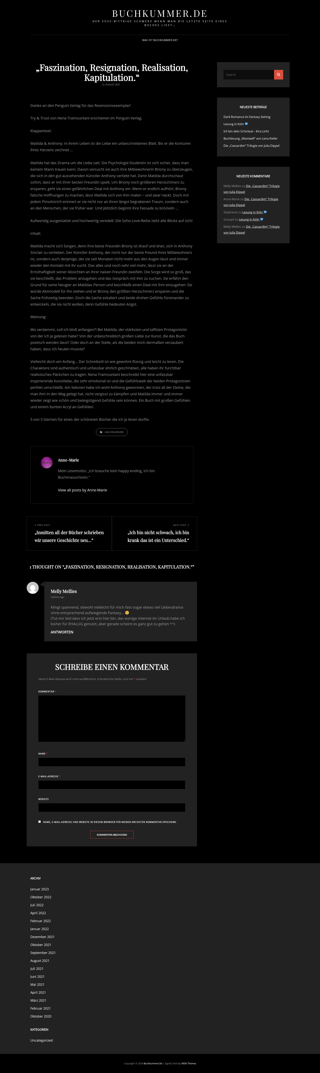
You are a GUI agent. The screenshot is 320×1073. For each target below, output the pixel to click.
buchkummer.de (160, 13)
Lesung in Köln (234, 124)
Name (43, 753)
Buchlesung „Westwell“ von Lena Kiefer (251, 138)
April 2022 (38, 913)
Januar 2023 (39, 889)
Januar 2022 (39, 929)
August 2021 (39, 960)
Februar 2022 (40, 921)
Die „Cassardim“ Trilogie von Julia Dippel (251, 146)
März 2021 (38, 1000)
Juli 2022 (37, 905)
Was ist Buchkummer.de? (160, 40)
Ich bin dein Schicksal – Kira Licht (246, 131)
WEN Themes (188, 1063)
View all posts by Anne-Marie (82, 490)
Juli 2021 (37, 968)
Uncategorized (114, 432)
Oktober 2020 (40, 1016)
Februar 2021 (40, 1008)
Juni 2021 (37, 976)
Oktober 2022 (40, 897)
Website (43, 799)
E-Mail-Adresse (49, 776)
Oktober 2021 (40, 944)
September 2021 (43, 952)
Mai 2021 (37, 984)
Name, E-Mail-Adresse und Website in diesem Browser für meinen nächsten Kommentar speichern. (110, 822)
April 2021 (38, 992)
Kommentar (47, 691)
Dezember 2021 (42, 937)
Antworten (62, 631)
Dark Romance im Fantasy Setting (247, 117)
